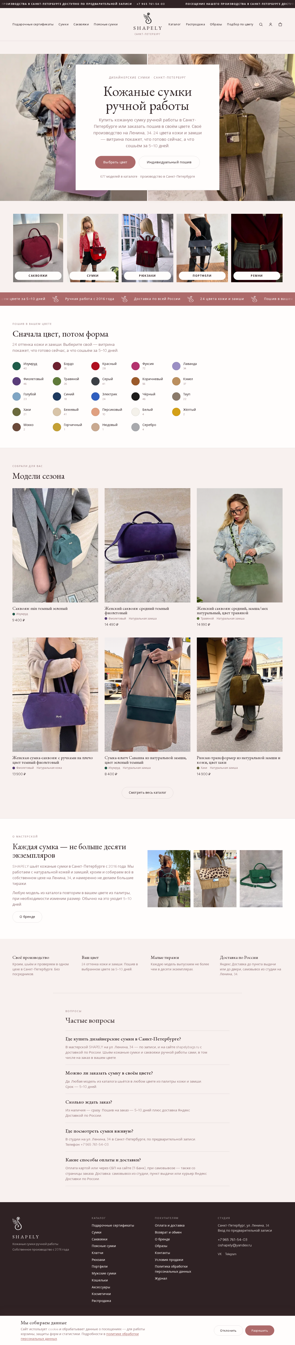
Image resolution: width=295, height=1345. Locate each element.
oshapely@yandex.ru (235, 1245)
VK (219, 1254)
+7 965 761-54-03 (232, 1239)
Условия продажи (169, 1260)
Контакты (162, 1253)
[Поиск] (261, 24)
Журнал (161, 1278)
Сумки (63, 24)
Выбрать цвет (115, 162)
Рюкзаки (98, 1260)
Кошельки (100, 1280)
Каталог (174, 24)
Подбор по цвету (240, 24)
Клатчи (97, 1253)
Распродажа (195, 24)
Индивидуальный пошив (169, 162)
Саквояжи (81, 24)
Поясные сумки (106, 24)
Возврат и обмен (168, 1232)
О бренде (27, 917)
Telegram (230, 1254)
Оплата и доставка (170, 1226)
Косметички (101, 1294)
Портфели (100, 1267)
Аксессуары (101, 1287)
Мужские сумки (104, 1273)
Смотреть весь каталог (147, 793)
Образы (216, 24)
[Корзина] (280, 24)
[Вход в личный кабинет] (270, 24)
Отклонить (228, 1330)
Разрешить (259, 1330)
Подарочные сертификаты (32, 24)
